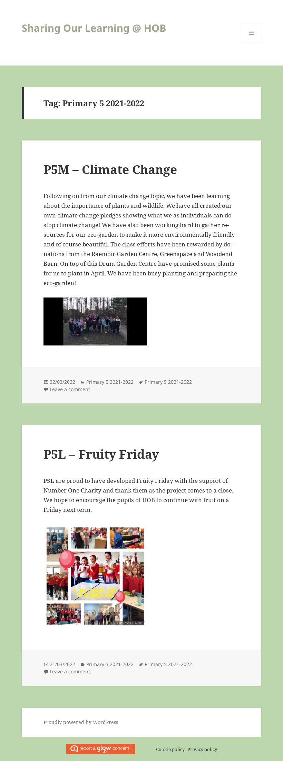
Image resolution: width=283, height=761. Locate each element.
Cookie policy (170, 749)
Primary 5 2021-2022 (110, 382)
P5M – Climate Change (110, 169)
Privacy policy (202, 749)
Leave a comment (70, 389)
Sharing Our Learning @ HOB (94, 28)
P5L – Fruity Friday (101, 454)
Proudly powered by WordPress (80, 722)
